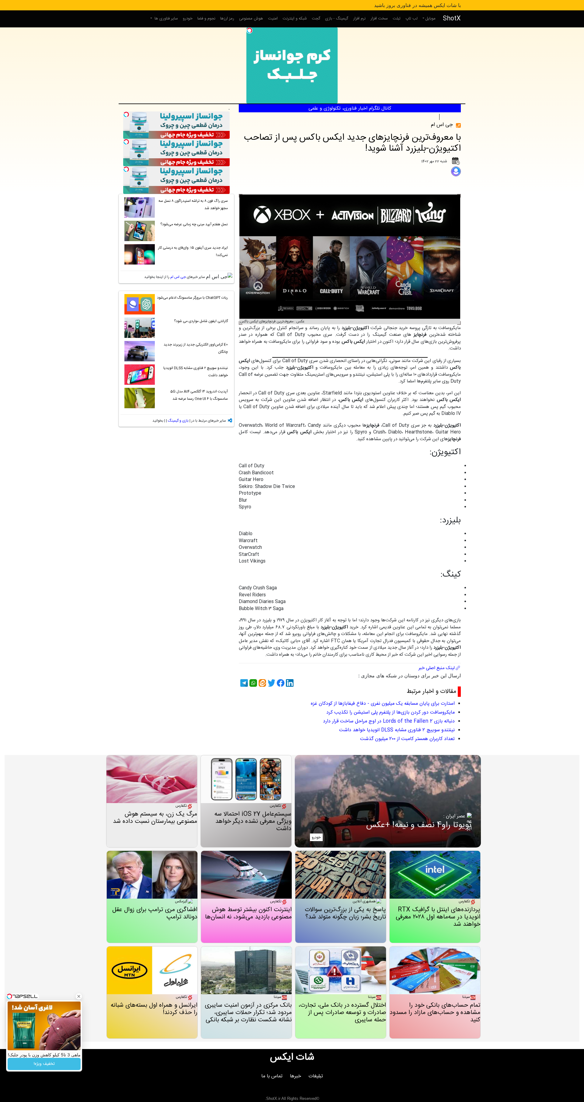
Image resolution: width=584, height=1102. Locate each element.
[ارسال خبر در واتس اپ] (252, 683)
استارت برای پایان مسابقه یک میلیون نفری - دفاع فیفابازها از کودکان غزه (383, 704)
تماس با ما (272, 1076)
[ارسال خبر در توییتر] (270, 683)
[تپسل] (249, 30)
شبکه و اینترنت (295, 18)
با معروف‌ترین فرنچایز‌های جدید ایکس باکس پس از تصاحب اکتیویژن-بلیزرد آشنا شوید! (352, 143)
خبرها (295, 1076)
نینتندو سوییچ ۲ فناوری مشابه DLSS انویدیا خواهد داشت (397, 730)
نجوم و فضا (206, 18)
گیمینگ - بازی (336, 18)
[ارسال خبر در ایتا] (261, 683)
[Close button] (79, 996)
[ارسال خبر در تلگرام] (243, 683)
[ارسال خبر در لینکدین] (289, 683)
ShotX (452, 19)
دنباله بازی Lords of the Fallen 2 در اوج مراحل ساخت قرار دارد (389, 721)
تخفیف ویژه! (44, 1064)
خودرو (188, 18)
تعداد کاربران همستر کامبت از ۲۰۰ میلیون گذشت (407, 739)
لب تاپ (411, 18)
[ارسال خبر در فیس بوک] (279, 683)
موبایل (430, 18)
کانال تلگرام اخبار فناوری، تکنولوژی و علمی (349, 108)
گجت (316, 18)
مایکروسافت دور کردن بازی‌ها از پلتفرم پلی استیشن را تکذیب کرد (390, 712)
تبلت (397, 18)
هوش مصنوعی (251, 18)
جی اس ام (178, 277)
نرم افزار (359, 18)
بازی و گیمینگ (450, 117)
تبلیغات (315, 1076)
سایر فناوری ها (165, 18)
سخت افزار (379, 18)
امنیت (273, 18)
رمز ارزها (227, 18)
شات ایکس (292, 1057)
